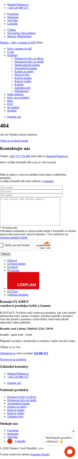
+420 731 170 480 (19, 156)
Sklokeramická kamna (27, 65)
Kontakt (12, 110)
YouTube (12, 20)
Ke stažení (13, 107)
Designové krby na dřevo (29, 58)
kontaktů (48, 181)
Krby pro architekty (18, 97)
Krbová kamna (23, 78)
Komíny (19, 84)
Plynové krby (22, 74)
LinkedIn (12, 23)
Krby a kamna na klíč (19, 48)
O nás (10, 51)
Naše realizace (15, 94)
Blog (10, 100)
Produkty (12, 55)
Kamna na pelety (24, 71)
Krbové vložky (23, 81)
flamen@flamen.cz (18, 4)
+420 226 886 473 (17, 7)
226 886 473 (41, 353)
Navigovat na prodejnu (13, 359)
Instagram (13, 17)
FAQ (10, 104)
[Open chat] (69, 451)
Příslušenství (22, 91)
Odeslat (5, 254)
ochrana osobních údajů (13, 237)
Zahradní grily (23, 87)
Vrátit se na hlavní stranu (14, 140)
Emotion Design (40, 454)
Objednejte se (8, 353)
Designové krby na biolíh (29, 61)
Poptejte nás (14, 116)
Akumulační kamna (26, 68)
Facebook (13, 13)
